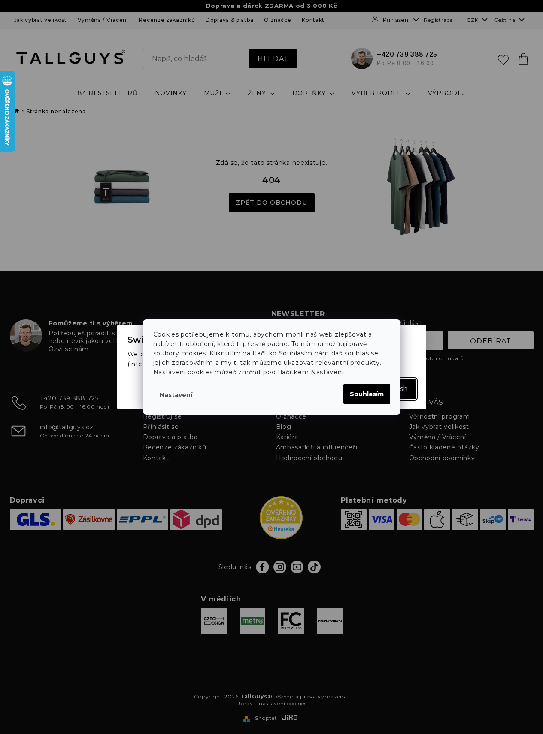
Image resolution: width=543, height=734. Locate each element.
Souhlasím (367, 394)
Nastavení (176, 395)
